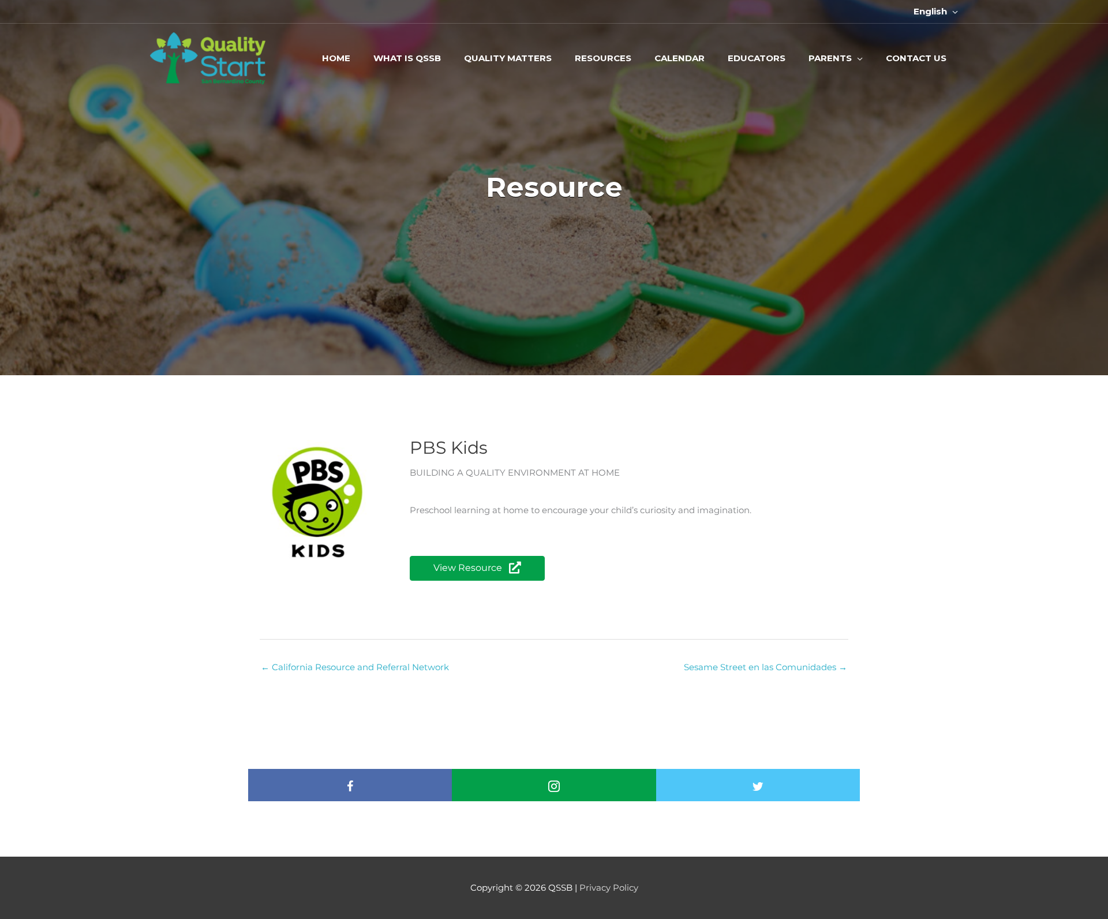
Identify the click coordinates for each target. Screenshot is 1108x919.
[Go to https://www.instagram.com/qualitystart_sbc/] (554, 788)
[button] (477, 568)
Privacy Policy (608, 887)
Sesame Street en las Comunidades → (765, 667)
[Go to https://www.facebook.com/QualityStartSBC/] (350, 788)
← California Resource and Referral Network (355, 667)
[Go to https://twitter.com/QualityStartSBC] (757, 788)
